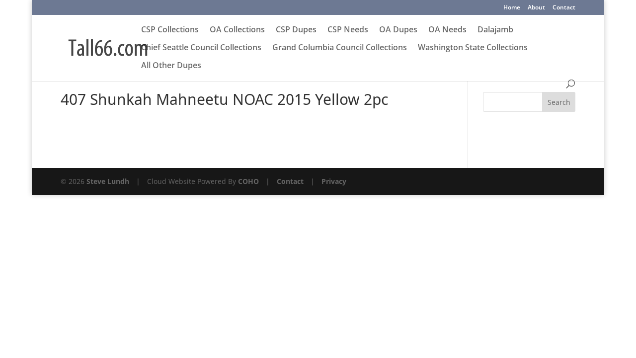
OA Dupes (398, 30)
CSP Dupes (296, 30)
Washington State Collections (473, 48)
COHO (248, 181)
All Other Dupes (171, 66)
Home (511, 7)
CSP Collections (170, 30)
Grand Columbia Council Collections (339, 48)
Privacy (333, 181)
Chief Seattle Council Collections (201, 48)
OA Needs (447, 30)
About (536, 7)
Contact (564, 7)
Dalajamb (495, 30)
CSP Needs (347, 30)
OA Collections (237, 30)
